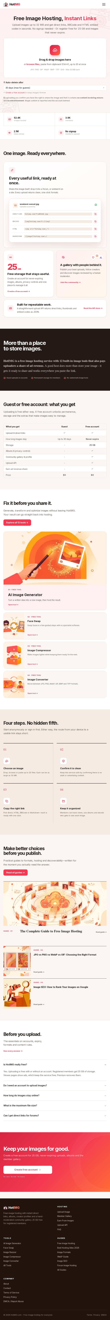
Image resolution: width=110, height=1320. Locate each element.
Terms (89, 1315)
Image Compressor (12, 1257)
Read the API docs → (93, 308)
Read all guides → (15, 872)
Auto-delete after (14, 82)
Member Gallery (64, 1216)
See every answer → (12, 1051)
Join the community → (70, 282)
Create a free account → (18, 291)
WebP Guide (62, 1257)
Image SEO (62, 1261)
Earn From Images (65, 1220)
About (6, 1284)
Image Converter (11, 1261)
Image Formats (64, 1252)
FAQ (59, 1229)
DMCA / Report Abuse (13, 1301)
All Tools (7, 1265)
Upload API (62, 1225)
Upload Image (63, 1212)
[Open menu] (104, 4)
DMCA (104, 1315)
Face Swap (8, 1248)
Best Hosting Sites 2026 (68, 1248)
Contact (7, 1288)
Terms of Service (11, 1293)
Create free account (26, 1169)
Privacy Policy (10, 1297)
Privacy (96, 1315)
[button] (55, 58)
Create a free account (15, 93)
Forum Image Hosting (66, 1265)
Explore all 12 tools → (17, 522)
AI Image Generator (12, 1243)
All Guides (61, 1270)
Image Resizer (9, 1252)
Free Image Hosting (66, 1243)
